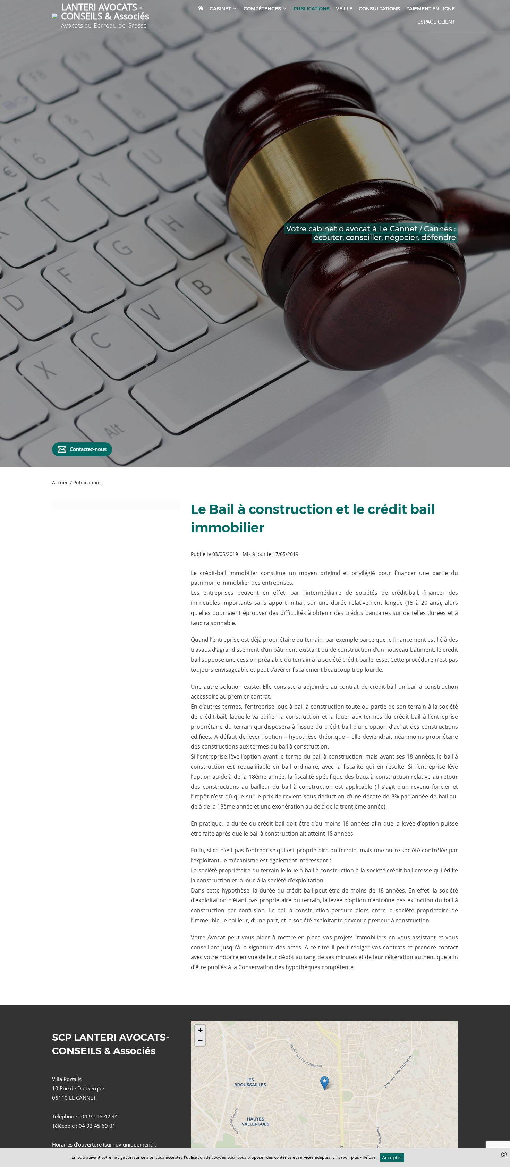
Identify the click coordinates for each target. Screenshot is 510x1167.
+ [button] (200, 1030)
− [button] (200, 1040)
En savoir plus (346, 1157)
